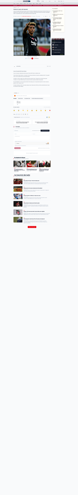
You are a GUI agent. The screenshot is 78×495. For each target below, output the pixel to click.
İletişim (59, 1)
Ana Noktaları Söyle (27, 98)
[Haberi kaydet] (44, 16)
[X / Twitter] (17, 1)
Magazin (30, 3)
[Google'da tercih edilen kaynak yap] (49, 117)
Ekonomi (21, 3)
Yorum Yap (36, 58)
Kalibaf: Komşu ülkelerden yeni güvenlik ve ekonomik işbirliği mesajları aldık (56, 5)
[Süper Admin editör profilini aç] (15, 102)
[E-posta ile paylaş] (25, 114)
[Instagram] (18, 1)
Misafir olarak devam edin (45, 130)
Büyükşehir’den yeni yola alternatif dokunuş (39, 5)
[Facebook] (15, 1)
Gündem (17, 3)
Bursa (14, 3)
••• (32, 58)
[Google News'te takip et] (47, 117)
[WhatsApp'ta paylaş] (19, 114)
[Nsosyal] (14, 1)
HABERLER (14, 7)
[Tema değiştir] (62, 3)
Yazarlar (61, 1)
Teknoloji (37, 3)
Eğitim (40, 3)
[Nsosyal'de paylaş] (26, 58)
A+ (49, 16)
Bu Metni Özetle (20, 98)
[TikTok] (21, 1)
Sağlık (34, 3)
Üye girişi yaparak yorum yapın (36, 130)
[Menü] (63, 3)
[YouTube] (20, 1)
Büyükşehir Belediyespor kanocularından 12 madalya (26, 5)
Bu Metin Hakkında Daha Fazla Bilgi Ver (37, 98)
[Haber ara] (63, 1)
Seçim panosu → (62, 54)
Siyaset (25, 3)
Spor (27, 3)
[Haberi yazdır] (46, 16)
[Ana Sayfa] (26, 1)
